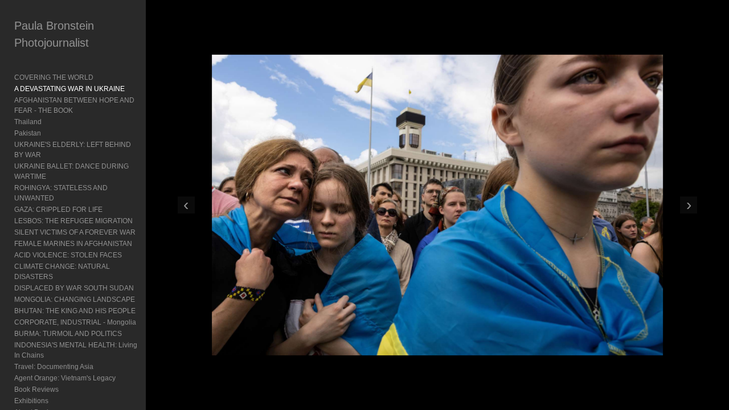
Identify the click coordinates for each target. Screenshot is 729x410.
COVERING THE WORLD (53, 77)
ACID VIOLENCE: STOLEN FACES (68, 255)
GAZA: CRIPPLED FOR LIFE (58, 210)
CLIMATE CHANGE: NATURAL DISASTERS (62, 272)
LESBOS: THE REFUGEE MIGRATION (73, 221)
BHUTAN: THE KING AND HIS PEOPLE (75, 311)
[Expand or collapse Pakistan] (48, 133)
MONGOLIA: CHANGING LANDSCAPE (74, 300)
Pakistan (27, 133)
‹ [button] (186, 205)
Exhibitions (31, 401)
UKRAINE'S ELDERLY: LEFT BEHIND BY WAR (72, 150)
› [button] (688, 205)
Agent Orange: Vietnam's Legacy (65, 378)
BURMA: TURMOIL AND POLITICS (68, 334)
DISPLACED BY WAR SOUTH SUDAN (74, 288)
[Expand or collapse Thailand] (49, 121)
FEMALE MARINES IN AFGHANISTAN (73, 244)
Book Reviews (36, 389)
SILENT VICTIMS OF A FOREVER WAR (75, 232)
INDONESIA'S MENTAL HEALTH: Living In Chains (75, 350)
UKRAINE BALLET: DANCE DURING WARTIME (71, 171)
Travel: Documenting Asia (53, 367)
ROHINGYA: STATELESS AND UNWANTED (61, 193)
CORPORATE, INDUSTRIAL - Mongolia (75, 322)
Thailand (28, 122)
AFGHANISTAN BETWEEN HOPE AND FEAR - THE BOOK (74, 105)
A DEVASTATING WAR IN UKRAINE (69, 89)
